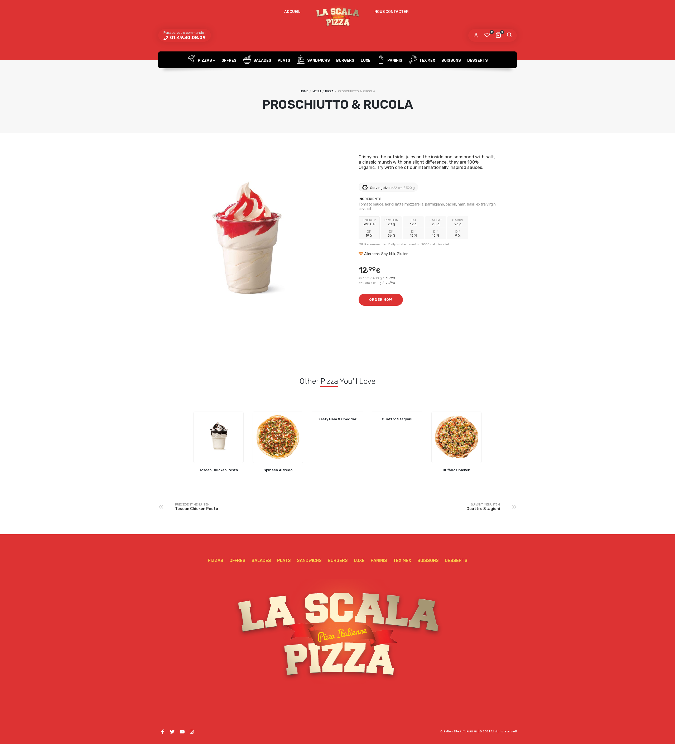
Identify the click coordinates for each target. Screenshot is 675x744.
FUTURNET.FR (468, 731)
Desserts (477, 60)
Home (304, 91)
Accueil (292, 11)
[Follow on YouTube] (182, 732)
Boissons (451, 60)
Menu (316, 91)
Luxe (365, 60)
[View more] (218, 437)
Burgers (345, 60)
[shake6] (248, 238)
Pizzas (204, 60)
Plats (284, 60)
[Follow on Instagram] (191, 732)
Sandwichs (318, 60)
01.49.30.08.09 (187, 37)
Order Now (380, 300)
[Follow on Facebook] (162, 732)
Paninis (394, 60)
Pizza (329, 91)
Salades (262, 60)
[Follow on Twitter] (172, 732)
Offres (229, 60)
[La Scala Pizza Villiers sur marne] (337, 16)
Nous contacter (391, 11)
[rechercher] (509, 35)
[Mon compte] (476, 35)
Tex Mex (426, 60)
